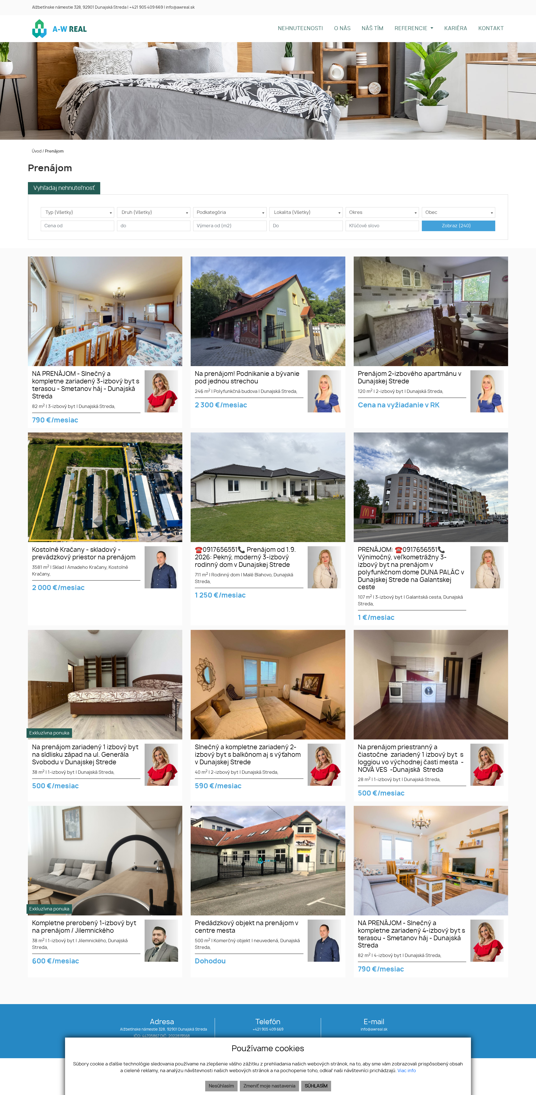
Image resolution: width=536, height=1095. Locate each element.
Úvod (36, 151)
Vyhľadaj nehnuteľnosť (64, 188)
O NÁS (342, 28)
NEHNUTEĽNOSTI (300, 28)
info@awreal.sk (374, 1029)
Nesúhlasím (221, 1086)
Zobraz (456, 226)
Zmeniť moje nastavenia (269, 1086)
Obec (431, 212)
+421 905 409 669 (268, 1029)
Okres (355, 212)
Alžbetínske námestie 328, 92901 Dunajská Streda (79, 7)
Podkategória (211, 212)
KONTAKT (491, 28)
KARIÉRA (455, 28)
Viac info (407, 1071)
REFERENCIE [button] (412, 28)
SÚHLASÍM (316, 1086)
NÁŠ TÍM (373, 28)
